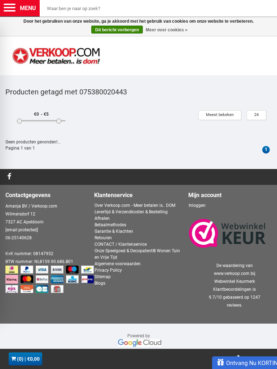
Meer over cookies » (167, 29)
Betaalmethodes (110, 224)
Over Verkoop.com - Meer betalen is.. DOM (134, 205)
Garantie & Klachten (113, 231)
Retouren (103, 237)
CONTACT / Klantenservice (120, 244)
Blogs (99, 283)
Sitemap (102, 276)
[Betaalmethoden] (50, 279)
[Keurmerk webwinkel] (227, 233)
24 (256, 114)
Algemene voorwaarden (117, 263)
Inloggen (197, 205)
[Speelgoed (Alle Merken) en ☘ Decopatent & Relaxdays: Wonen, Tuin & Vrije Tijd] (56, 52)
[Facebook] (10, 177)
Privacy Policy (108, 270)
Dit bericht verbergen (117, 29)
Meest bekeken (220, 114)
